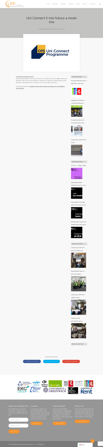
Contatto (92, 4)
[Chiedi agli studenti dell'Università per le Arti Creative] (76, 193)
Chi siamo (55, 4)
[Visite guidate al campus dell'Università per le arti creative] (76, 212)
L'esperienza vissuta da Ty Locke (78, 141)
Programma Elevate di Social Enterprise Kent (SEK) (77, 121)
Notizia (84, 4)
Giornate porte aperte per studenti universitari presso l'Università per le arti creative (79, 223)
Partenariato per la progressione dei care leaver (22, 444)
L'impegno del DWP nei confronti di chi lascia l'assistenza (77, 102)
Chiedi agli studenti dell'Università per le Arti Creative (78, 184)
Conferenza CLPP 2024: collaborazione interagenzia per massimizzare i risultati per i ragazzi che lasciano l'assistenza (79, 296)
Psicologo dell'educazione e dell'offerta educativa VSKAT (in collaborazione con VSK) (79, 82)
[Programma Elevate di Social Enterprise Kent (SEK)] (76, 130)
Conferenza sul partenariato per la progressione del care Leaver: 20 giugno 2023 (77, 319)
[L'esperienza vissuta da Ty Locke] (76, 150)
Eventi (78, 4)
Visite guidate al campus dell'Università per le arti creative (78, 203)
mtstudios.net (41, 444)
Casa (48, 4)
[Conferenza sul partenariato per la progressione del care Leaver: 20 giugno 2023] (78, 330)
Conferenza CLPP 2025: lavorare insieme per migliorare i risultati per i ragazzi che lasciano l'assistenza (78, 249)
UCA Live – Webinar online (78, 165)
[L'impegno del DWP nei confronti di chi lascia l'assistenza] (76, 111)
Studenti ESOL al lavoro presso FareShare (78, 272)
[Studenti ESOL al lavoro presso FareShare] (78, 283)
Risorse (70, 4)
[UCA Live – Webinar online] (76, 173)
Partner (63, 4)
